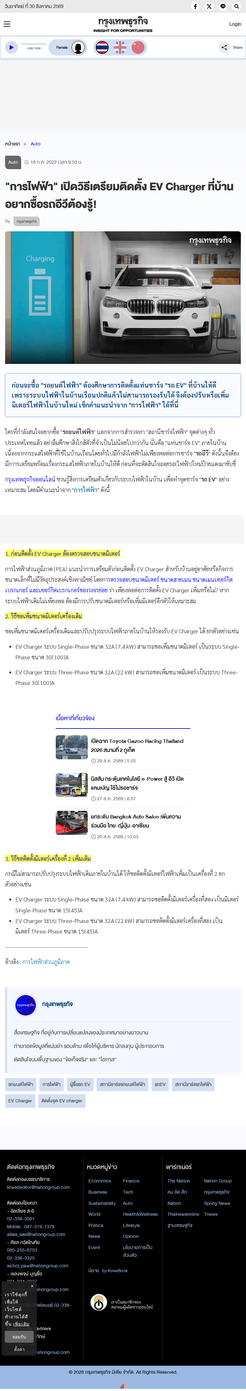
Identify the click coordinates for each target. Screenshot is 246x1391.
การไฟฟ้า (52, 1084)
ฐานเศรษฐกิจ (180, 1225)
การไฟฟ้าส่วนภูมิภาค (46, 961)
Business (97, 1192)
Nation (174, 1203)
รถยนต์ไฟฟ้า (20, 1084)
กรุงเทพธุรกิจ (216, 1192)
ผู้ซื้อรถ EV (80, 1084)
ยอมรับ (19, 1337)
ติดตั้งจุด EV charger (62, 1101)
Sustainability (102, 1203)
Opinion (131, 1236)
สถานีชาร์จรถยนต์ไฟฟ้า (122, 1084)
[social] (195, 6)
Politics (95, 1225)
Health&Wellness (140, 1214)
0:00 (30, 48)
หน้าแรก (12, 144)
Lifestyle (131, 1225)
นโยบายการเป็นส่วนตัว (137, 1251)
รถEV (160, 1084)
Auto (35, 144)
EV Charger (20, 1101)
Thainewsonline (183, 1214)
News (94, 1236)
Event (94, 1247)
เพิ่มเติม (21, 1324)
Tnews (210, 1214)
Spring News (217, 1203)
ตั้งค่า (19, 1349)
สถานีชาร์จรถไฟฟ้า (193, 1084)
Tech (128, 1192)
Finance (131, 1181)
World (94, 1214)
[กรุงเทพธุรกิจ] (123, 24)
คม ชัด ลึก (177, 1192)
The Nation (179, 1181)
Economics (99, 1181)
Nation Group (218, 1181)
